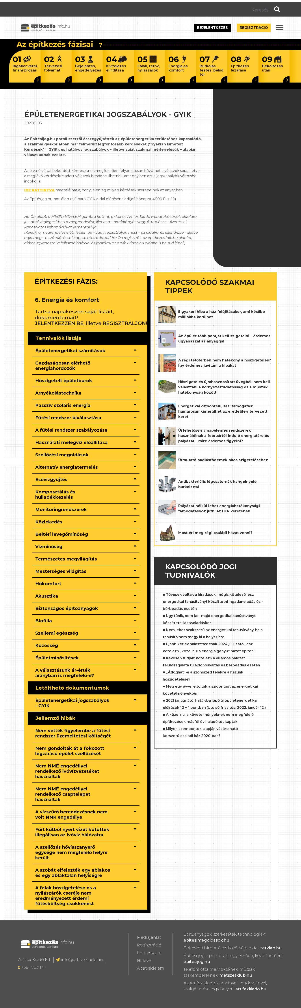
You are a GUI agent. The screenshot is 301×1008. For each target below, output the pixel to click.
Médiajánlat (149, 937)
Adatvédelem (150, 968)
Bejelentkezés (212, 28)
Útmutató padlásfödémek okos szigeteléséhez (223, 460)
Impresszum (149, 952)
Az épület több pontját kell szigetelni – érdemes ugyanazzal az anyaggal (224, 338)
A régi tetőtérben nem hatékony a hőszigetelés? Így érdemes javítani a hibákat (224, 363)
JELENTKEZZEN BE (59, 323)
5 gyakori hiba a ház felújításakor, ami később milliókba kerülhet (221, 314)
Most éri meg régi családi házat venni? (215, 533)
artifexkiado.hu (251, 989)
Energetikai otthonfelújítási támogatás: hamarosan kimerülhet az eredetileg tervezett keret (222, 411)
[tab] (85, 351)
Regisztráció (254, 28)
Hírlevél (144, 960)
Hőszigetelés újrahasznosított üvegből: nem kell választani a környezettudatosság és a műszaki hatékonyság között (224, 387)
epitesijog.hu (197, 961)
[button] (73, 350)
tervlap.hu (271, 948)
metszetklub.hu (235, 975)
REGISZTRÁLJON (124, 323)
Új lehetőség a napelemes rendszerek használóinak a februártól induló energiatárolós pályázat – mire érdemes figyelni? (223, 435)
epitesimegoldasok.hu (206, 940)
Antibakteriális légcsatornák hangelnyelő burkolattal (217, 484)
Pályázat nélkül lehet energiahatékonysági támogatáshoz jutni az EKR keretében (219, 508)
